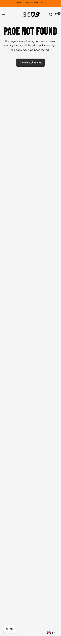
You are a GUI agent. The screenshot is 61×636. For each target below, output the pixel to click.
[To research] (51, 14)
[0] (56, 14)
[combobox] (51, 633)
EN (53, 632)
